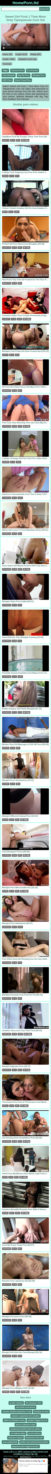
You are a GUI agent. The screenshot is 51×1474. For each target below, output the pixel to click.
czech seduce (34, 1433)
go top (35, 1454)
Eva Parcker (32, 70)
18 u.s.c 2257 (16, 1452)
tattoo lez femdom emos (14, 1420)
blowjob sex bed (41, 1412)
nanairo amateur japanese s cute (16, 1412)
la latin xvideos (16, 1403)
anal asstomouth (10, 1442)
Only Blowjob (8, 75)
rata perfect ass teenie (25, 1407)
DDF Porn (7, 80)
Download (7, 64)
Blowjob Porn (39, 75)
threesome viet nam (34, 1438)
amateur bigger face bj (37, 1420)
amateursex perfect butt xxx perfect (25, 1429)
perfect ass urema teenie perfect (34, 1442)
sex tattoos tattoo (18, 1433)
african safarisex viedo (25, 1425)
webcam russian (15, 1438)
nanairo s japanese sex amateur (26, 1416)
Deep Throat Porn (23, 80)
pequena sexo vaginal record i (25, 1446)
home (6, 1452)
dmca (27, 1454)
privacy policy (30, 1452)
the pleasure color (33, 1403)
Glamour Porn (17, 70)
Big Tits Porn (23, 75)
